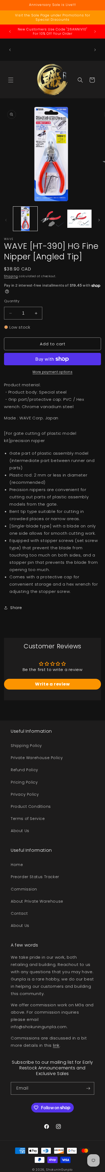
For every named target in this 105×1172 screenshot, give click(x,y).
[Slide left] (6, 220)
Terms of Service (28, 818)
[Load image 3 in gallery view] (79, 219)
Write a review (52, 684)
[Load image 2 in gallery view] (52, 219)
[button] (11, 80)
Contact (19, 913)
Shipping (11, 276)
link (56, 1045)
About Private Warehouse (37, 901)
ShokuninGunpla (59, 1169)
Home (17, 864)
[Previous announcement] (10, 31)
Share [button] (16, 607)
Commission (24, 889)
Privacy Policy (25, 794)
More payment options (52, 372)
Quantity (11, 301)
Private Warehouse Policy (37, 757)
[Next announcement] (95, 31)
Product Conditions (31, 806)
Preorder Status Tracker (35, 876)
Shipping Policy (26, 745)
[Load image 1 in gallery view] (25, 219)
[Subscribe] (88, 1088)
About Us (20, 830)
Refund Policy (24, 770)
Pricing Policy (24, 782)
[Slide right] (99, 220)
